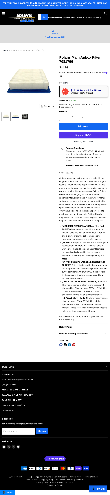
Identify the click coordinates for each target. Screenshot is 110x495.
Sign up (42, 431)
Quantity (63, 111)
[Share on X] (65, 344)
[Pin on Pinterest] (73, 344)
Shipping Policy (47, 480)
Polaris (65, 83)
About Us (80, 480)
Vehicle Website (60, 477)
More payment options (83, 141)
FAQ (30, 477)
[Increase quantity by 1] (82, 117)
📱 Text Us (8, 492)
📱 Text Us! (98, 488)
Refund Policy (32, 480)
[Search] (44, 17)
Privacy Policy (75, 477)
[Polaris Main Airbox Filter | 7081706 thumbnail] (6, 116)
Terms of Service (91, 477)
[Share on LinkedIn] (69, 344)
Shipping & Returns (43, 477)
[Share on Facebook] (61, 344)
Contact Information (64, 480)
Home (5, 50)
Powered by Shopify (55, 485)
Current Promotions (17, 477)
